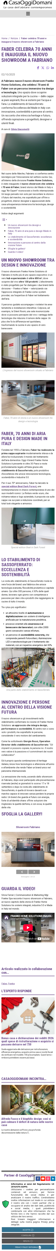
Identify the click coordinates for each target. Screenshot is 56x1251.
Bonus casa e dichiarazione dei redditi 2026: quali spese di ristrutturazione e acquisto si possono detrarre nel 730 (27, 1041)
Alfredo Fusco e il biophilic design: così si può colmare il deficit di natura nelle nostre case (27, 1122)
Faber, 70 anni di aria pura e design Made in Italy (29, 232)
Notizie (14, 38)
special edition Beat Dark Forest (18, 486)
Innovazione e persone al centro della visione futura (27, 244)
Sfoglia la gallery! (16, 248)
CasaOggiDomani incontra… (23, 1079)
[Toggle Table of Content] (4, 219)
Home (4, 38)
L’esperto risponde (16, 991)
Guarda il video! (15, 252)
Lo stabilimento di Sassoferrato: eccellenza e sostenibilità (30, 238)
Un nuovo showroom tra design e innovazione (24, 226)
